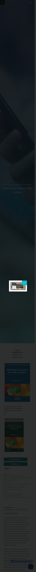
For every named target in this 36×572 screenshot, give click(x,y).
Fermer (24, 282)
